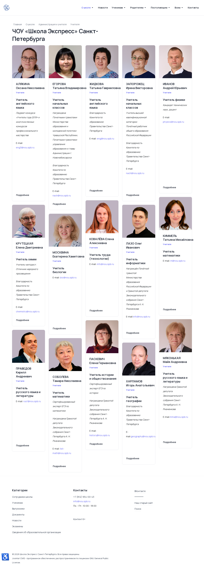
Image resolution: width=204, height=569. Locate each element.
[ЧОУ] (6, 7)
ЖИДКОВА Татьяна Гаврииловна (105, 86)
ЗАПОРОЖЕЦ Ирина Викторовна (139, 86)
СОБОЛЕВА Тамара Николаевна (67, 379)
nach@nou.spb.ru (62, 195)
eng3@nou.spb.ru (25, 147)
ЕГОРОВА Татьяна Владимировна (69, 86)
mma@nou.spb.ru (179, 416)
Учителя (20, 92)
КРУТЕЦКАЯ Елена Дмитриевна (29, 245)
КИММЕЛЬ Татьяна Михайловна (178, 238)
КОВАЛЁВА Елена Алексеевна (101, 241)
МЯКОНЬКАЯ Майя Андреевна (175, 360)
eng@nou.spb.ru (106, 138)
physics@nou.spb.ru (174, 121)
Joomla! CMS (18, 558)
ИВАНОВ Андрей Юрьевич (175, 86)
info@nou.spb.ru (105, 264)
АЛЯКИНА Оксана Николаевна (30, 86)
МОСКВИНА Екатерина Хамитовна (68, 254)
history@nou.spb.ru (99, 435)
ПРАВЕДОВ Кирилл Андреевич (24, 372)
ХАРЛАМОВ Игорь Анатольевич (140, 383)
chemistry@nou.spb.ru (28, 311)
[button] (88, 7)
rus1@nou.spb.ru (32, 401)
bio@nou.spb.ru (68, 277)
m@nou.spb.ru (177, 260)
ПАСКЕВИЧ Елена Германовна (102, 361)
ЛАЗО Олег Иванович (134, 245)
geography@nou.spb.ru (143, 436)
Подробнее (22, 195)
